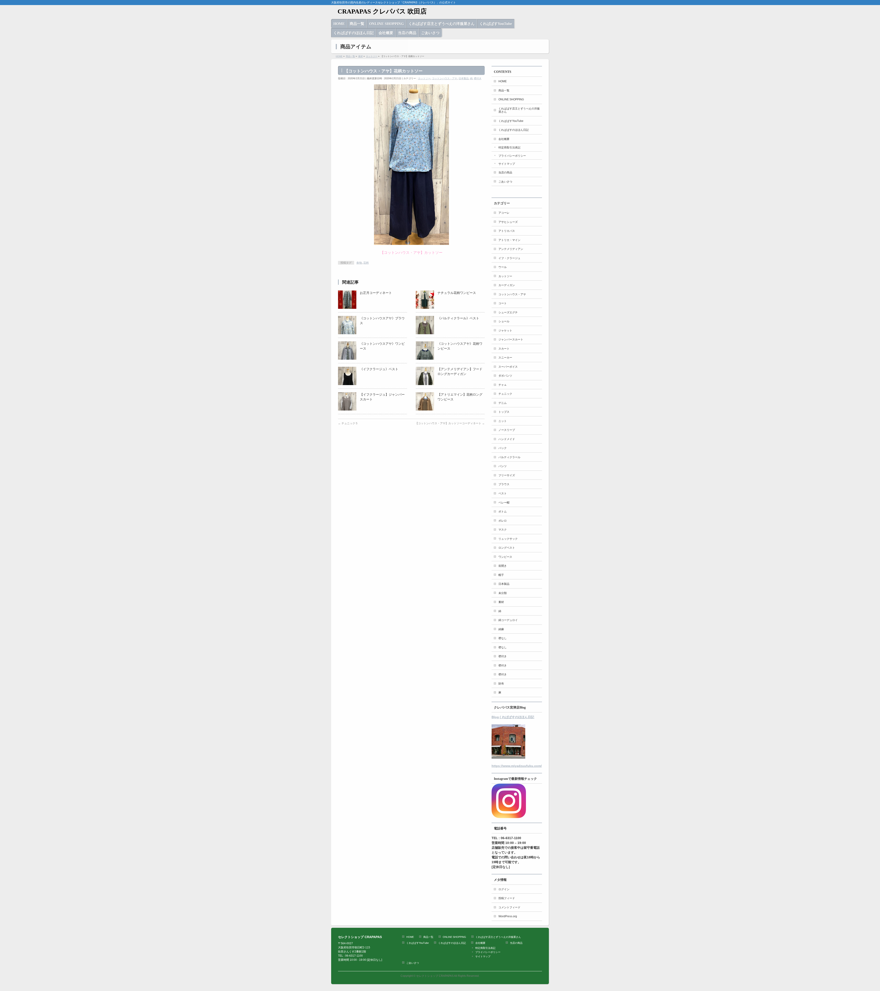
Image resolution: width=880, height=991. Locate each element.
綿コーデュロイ (508, 620)
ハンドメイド (506, 439)
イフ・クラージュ (509, 258)
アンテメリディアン (510, 249)
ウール (502, 267)
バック (502, 448)
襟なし (502, 638)
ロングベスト (506, 547)
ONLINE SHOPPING (511, 99)
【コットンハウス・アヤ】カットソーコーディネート (450, 423)
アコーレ (503, 212)
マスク (502, 529)
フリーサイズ (506, 475)
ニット (502, 421)
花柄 (366, 262)
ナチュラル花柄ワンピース (456, 293)
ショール (503, 321)
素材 (501, 602)
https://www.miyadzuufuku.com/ (517, 766)
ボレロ (502, 520)
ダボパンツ (505, 375)
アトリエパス (506, 231)
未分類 (502, 593)
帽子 (501, 575)
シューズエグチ (508, 312)
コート (502, 303)
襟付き (477, 78)
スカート (503, 348)
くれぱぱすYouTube (510, 121)
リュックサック (508, 538)
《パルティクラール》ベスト (458, 318)
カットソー (424, 78)
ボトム (502, 511)
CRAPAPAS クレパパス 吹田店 (379, 11)
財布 (501, 683)
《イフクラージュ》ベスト (379, 369)
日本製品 (464, 78)
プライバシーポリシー (512, 155)
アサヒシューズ (508, 222)
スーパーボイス (508, 366)
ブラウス (503, 484)
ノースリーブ (506, 430)
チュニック (505, 393)
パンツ (502, 466)
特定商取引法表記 (509, 147)
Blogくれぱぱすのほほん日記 (513, 717)
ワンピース (505, 556)
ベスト (502, 493)
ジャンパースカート (510, 339)
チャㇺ (502, 384)
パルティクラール (509, 457)
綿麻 (501, 629)
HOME (502, 81)
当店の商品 (505, 172)
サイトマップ (506, 163)
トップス (503, 411)
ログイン (503, 889)
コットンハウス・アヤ (444, 78)
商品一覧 (503, 90)
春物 (359, 262)
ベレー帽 (503, 502)
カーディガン (506, 285)
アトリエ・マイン (509, 240)
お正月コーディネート (376, 293)
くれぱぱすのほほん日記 (513, 129)
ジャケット (505, 330)
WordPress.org (507, 916)
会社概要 (503, 139)
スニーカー (505, 357)
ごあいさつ (505, 181)
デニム (502, 403)
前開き (502, 565)
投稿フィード (506, 898)
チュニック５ (348, 423)
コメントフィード (509, 907)
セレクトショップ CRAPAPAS (435, 975)
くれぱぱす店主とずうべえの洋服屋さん (519, 110)
